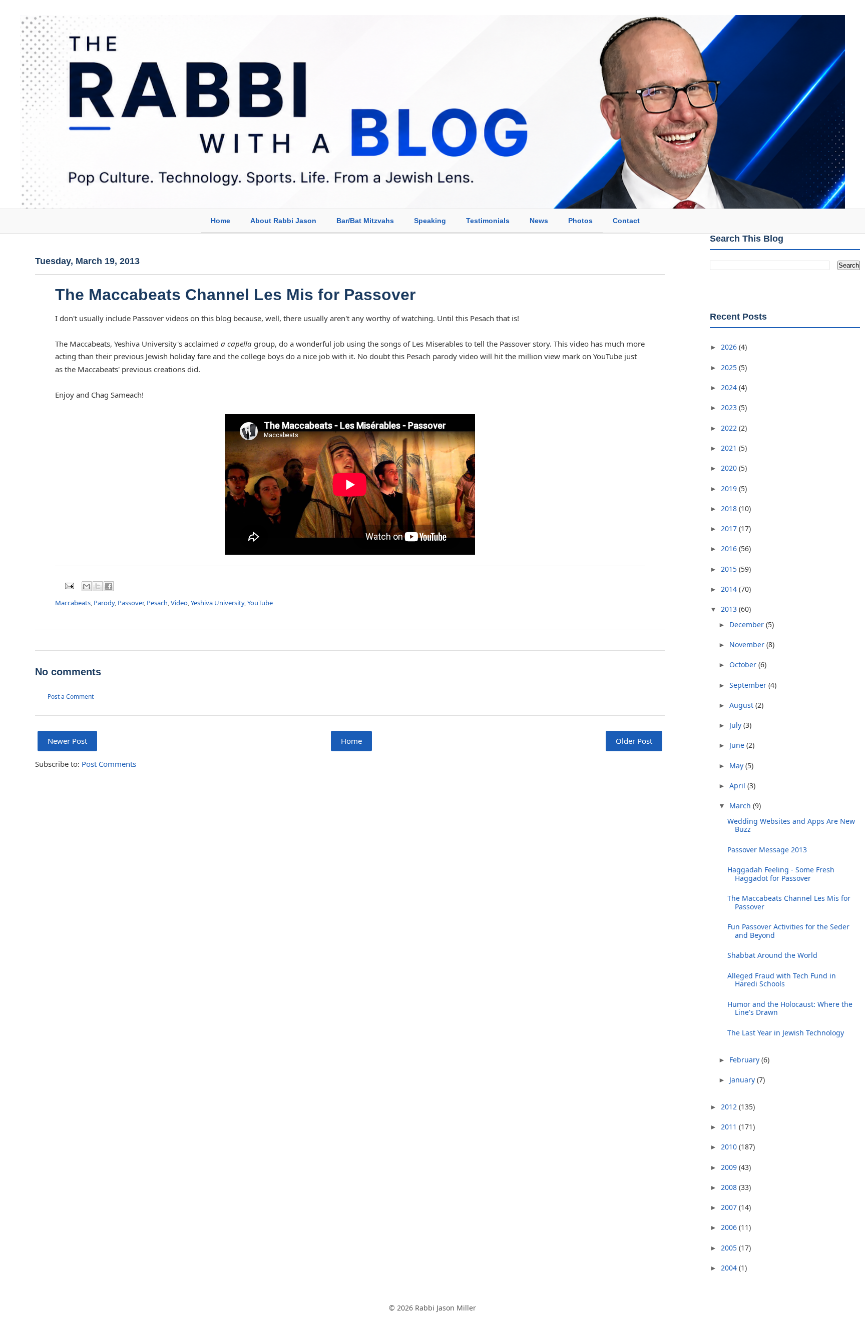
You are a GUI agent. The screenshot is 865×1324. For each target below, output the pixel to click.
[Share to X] (98, 586)
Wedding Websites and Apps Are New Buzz (791, 825)
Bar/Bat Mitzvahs (365, 221)
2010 (730, 1146)
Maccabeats (73, 602)
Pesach (157, 602)
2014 (730, 589)
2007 (730, 1207)
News (539, 221)
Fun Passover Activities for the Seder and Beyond (788, 931)
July (736, 725)
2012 (730, 1106)
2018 (730, 508)
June (737, 745)
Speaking (430, 221)
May (737, 765)
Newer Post (67, 741)
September (748, 685)
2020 (730, 468)
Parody (104, 602)
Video (179, 602)
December (747, 624)
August (742, 705)
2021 (730, 448)
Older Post (634, 741)
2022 (730, 428)
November (747, 644)
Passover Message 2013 (767, 849)
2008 (730, 1187)
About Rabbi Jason (283, 221)
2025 (730, 367)
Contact (626, 221)
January (743, 1079)
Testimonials (488, 221)
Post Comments (109, 764)
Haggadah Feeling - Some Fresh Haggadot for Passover (780, 874)
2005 (730, 1247)
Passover (131, 602)
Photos (580, 221)
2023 (730, 407)
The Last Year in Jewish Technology (785, 1032)
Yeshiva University (217, 602)
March (741, 805)
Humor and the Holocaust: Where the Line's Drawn (789, 1008)
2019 (730, 488)
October (743, 664)
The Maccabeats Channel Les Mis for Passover (788, 902)
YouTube (260, 602)
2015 (730, 569)
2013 (730, 609)
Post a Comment (71, 696)
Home (220, 221)
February (745, 1059)
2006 (730, 1227)
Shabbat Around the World (772, 955)
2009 (730, 1167)
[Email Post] (69, 585)
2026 (730, 347)
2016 (730, 548)
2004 (730, 1267)
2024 (730, 387)
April (738, 785)
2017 (730, 528)
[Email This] (87, 586)
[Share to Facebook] (109, 586)
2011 (730, 1126)
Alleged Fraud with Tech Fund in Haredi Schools (781, 980)
